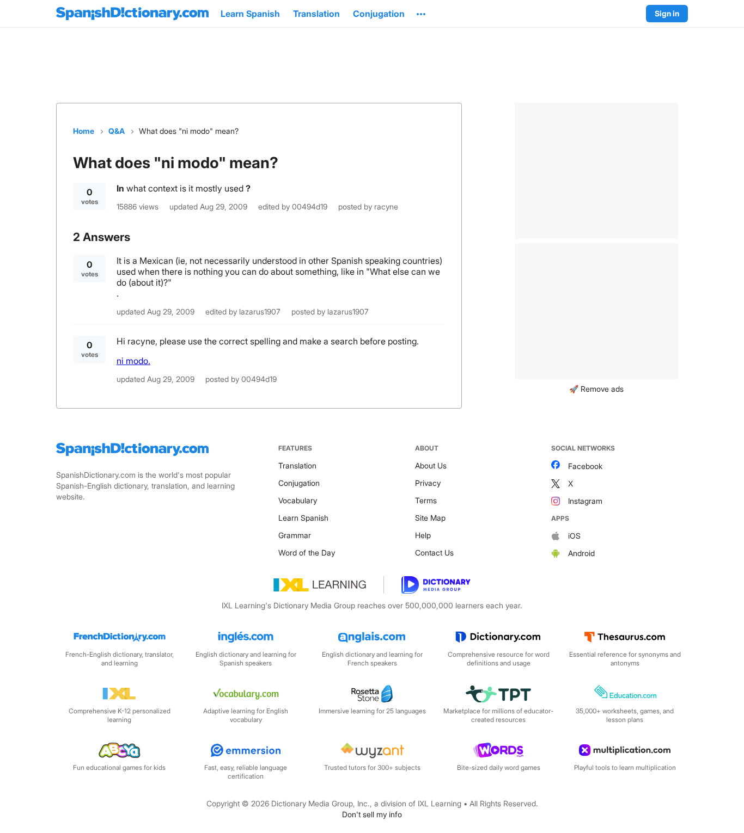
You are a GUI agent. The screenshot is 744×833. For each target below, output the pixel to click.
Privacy (428, 483)
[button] (421, 13)
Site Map (430, 517)
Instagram (585, 500)
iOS (574, 535)
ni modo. (133, 360)
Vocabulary (297, 500)
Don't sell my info (372, 814)
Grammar (294, 535)
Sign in (667, 13)
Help (423, 535)
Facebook (585, 466)
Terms (426, 500)
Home (83, 130)
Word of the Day (306, 552)
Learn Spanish (303, 517)
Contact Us (434, 552)
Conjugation (299, 483)
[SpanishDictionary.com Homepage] (132, 13)
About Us (431, 465)
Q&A (116, 130)
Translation (297, 465)
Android (581, 553)
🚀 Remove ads (596, 388)
